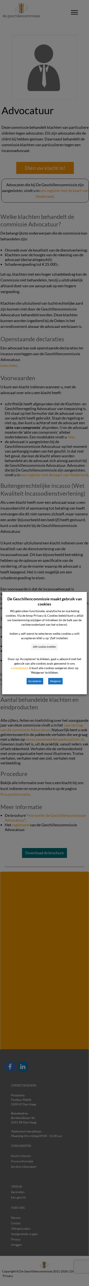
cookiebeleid (19, 668)
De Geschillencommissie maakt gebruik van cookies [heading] (44, 601)
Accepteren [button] (34, 681)
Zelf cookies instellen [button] (44, 646)
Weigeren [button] (55, 681)
